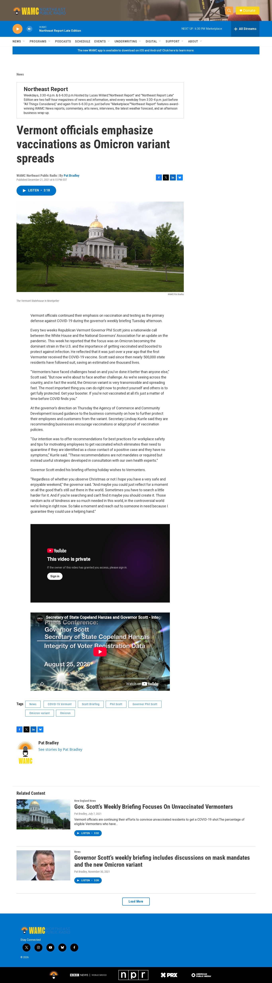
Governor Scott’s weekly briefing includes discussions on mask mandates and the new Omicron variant (162, 861)
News (17, 41)
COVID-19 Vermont (60, 704)
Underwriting (125, 41)
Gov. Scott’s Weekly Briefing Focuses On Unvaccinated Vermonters (153, 806)
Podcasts (63, 41)
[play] (17, 29)
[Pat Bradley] (25, 752)
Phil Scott (116, 704)
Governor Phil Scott (145, 704)
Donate (249, 10)
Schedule (82, 41)
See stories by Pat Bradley (60, 749)
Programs (38, 41)
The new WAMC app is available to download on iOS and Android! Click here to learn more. (136, 50)
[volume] (29, 29)
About (193, 41)
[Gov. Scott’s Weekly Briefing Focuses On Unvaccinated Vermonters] (43, 814)
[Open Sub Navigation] (24, 41)
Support (173, 41)
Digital (151, 41)
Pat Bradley (71, 175)
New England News (85, 800)
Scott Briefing (91, 704)
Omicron (65, 713)
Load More (136, 901)
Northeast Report (46, 89)
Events (100, 41)
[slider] (35, 29)
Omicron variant (39, 713)
